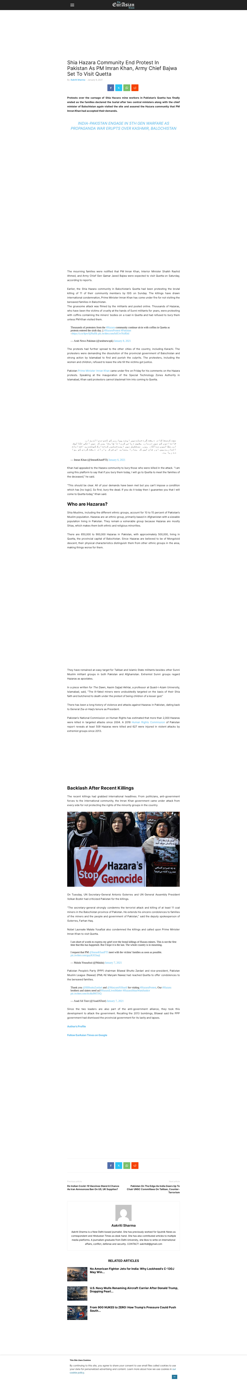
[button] (72, 5)
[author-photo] (123, 1220)
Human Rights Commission (148, 722)
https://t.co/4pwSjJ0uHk (84, 333)
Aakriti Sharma (78, 80)
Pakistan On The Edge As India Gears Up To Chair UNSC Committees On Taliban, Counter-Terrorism (153, 1189)
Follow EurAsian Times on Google (87, 1035)
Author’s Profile (76, 1026)
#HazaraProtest (112, 330)
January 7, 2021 (113, 962)
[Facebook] (110, 87)
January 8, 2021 (122, 340)
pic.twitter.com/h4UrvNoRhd (113, 333)
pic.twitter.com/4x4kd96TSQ (86, 993)
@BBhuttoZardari (92, 987)
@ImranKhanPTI (98, 952)
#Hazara (110, 327)
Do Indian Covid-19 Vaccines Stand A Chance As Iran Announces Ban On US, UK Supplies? (93, 1188)
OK (174, 1377)
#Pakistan (126, 330)
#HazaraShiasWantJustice (136, 990)
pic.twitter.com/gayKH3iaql (85, 955)
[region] (123, 36)
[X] (118, 87)
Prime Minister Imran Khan (94, 370)
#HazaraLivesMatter (111, 990)
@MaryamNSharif (117, 987)
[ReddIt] (134, 87)
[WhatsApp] (126, 87)
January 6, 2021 (116, 459)
